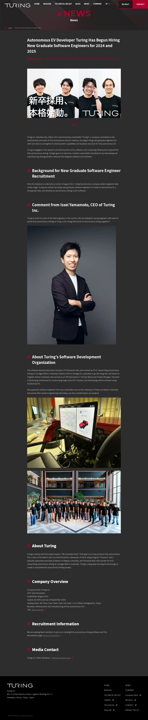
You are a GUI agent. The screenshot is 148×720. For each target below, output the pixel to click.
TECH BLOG (109, 705)
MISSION (47, 3)
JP (106, 4)
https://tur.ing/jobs (51, 635)
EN (112, 4)
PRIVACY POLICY (132, 710)
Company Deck (131, 695)
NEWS (86, 3)
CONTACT (140, 4)
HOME (37, 3)
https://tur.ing (37, 609)
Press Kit (107, 710)
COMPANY (97, 3)
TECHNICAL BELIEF (63, 3)
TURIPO (107, 700)
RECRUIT (125, 4)
